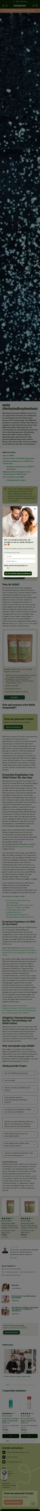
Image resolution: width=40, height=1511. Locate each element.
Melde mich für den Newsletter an (16, 565)
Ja (8, 568)
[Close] (35, 508)
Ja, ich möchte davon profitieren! (18, 573)
